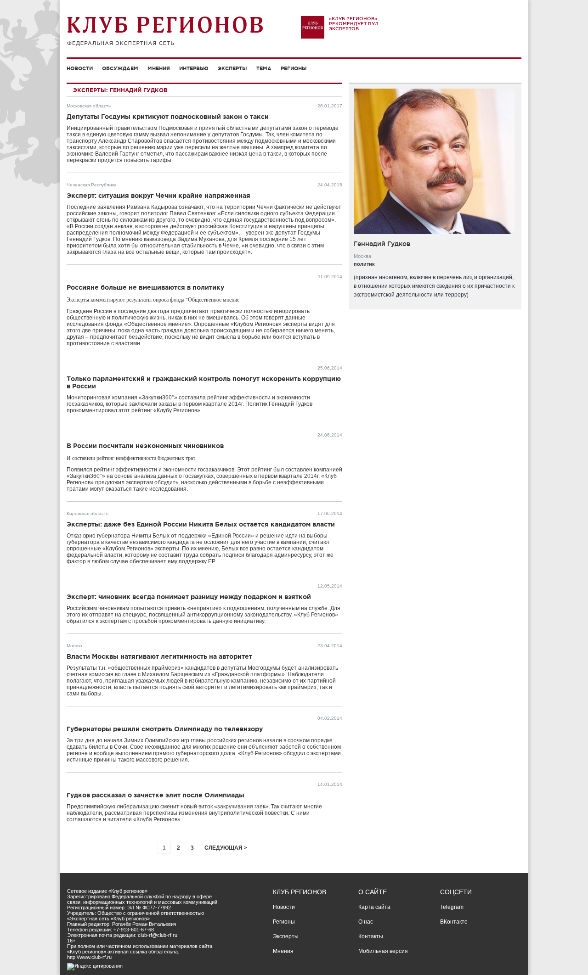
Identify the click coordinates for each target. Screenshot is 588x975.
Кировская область (87, 513)
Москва (74, 645)
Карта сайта (374, 907)
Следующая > (225, 848)
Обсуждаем (120, 68)
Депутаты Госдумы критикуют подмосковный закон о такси (168, 116)
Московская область (89, 105)
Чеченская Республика (92, 184)
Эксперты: (90, 90)
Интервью (194, 68)
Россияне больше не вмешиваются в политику (145, 287)
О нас (365, 922)
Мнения (158, 68)
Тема (263, 68)
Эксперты (232, 68)
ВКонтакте (454, 922)
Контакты (370, 936)
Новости (80, 68)
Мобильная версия (383, 951)
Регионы (294, 68)
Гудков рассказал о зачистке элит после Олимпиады (155, 795)
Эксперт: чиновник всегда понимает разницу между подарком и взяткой (189, 596)
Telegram (452, 907)
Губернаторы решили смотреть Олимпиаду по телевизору (165, 729)
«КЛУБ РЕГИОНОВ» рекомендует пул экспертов (354, 23)
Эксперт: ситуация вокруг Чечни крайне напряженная (158, 195)
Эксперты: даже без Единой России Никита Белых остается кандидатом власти (201, 524)
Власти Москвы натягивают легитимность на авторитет (159, 656)
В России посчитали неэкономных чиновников (145, 445)
